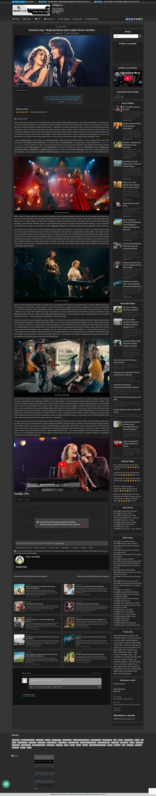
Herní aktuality (128, 740)
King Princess (103, 551)
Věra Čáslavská (126, 590)
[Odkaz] (54, 687)
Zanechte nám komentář (72, 33)
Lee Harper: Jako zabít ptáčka (130, 594)
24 (36, 781)
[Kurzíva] (34, 687)
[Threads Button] (132, 19)
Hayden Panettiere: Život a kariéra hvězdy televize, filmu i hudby (132, 265)
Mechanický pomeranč (128, 522)
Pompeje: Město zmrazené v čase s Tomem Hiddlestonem (91, 619)
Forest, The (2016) (127, 559)
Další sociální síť (133, 666)
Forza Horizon (125, 601)
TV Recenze (117, 745)
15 (53, 773)
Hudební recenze (22, 743)
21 (50, 777)
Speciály (78, 745)
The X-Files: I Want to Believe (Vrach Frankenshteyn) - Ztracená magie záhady (42, 637)
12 (43, 773)
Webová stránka (22, 567)
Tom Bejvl (48, 33)
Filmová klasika (56, 740)
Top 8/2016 (123, 596)
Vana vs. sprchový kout (128, 614)
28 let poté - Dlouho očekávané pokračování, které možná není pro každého (125, 489)
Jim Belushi (84, 551)
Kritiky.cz (57, 5)
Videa (123, 745)
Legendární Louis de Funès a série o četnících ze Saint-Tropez (132, 164)
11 (39, 773)
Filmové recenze (62, 27)
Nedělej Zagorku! (129, 635)
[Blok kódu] (51, 687)
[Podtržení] (37, 687)
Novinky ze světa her (104, 743)
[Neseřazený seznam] (45, 687)
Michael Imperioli (20, 553)
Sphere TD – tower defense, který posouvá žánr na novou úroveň (131, 185)
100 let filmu (16, 740)
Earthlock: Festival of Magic (129, 598)
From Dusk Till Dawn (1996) (129, 603)
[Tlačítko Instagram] (134, 19)
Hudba (14, 743)
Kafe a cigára (125, 526)
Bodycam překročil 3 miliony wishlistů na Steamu (130, 443)
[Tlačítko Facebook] (129, 19)
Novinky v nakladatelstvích (88, 743)
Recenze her (139, 743)
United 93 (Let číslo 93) (129, 511)
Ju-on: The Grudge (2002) (132, 669)
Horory (137, 740)
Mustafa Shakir (32, 553)
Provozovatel (77, 19)
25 (39, 781)
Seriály (28, 19)
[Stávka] (40, 687)
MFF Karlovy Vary (73, 743)
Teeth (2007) (124, 620)
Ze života (22, 748)
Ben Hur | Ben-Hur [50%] (129, 543)
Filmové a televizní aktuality (81, 740)
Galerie (120, 740)
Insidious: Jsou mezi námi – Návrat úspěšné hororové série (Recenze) (132, 284)
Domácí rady (39, 740)
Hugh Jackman (59, 551)
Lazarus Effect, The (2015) (129, 592)
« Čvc (36, 788)
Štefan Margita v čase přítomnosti (34, 603)
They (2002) (124, 618)
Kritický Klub (41, 743)
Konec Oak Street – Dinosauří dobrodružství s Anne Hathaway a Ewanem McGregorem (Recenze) (132, 224)
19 (43, 777)
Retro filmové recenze (38, 745)
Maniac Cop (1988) (126, 609)
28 (50, 781)
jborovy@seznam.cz (128, 719)
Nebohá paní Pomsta (127, 524)
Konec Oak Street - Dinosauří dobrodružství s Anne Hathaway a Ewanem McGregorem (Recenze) (42, 655)
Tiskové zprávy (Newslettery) (97, 745)
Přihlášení (97, 673)
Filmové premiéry (96, 740)
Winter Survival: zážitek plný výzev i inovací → (94, 576)
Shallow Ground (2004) (128, 623)
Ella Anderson (28, 551)
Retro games (50, 745)
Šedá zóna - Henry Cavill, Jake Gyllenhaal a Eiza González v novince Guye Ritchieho (40, 587)
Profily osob (115, 743)
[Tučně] (31, 687)
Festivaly (47, 740)
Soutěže (72, 745)
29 (53, 781)
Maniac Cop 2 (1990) (127, 612)
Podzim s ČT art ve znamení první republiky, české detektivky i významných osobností (127, 640)
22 (53, 777)
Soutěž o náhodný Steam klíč (129, 625)
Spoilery (85, 745)
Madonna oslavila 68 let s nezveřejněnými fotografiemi (132, 126)
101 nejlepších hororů (27, 740)
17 (36, 777)
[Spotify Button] (139, 19)
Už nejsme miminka (128, 541)
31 (36, 785)
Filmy (17, 19)
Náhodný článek (92, 19)
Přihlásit (116, 684)
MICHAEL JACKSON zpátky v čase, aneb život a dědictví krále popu (127, 664)
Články (29, 748)
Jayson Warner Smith (72, 551)
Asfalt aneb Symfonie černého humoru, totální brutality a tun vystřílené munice (128, 585)
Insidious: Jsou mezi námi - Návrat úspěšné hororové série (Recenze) (91, 637)
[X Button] (127, 19)
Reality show (124, 743)
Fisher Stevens (49, 551)
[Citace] (48, 687)
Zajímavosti (130, 745)
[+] (60, 687)
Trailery (110, 745)
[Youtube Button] (137, 19)
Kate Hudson (93, 551)
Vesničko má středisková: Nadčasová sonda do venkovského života (132, 246)
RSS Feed (117, 691)
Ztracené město (127, 513)
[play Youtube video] (61, 464)
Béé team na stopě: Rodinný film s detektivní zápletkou (90, 586)
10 (36, 773)
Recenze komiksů (26, 745)
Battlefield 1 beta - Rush (127, 616)
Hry (38, 19)
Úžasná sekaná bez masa (129, 581)
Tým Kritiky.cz (65, 19)
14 (50, 773)
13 (46, 773)
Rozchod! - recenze (127, 520)
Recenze (132, 743)
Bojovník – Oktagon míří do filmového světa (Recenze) (132, 145)
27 (46, 781)
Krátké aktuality (51, 743)
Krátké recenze (62, 743)
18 (39, 777)
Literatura (50, 19)
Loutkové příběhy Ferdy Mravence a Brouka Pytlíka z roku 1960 (132, 343)
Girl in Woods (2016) (128, 570)
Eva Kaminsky (38, 551)
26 (43, 781)
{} (57, 687)
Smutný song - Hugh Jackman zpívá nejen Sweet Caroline (62, 30)
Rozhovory (59, 745)
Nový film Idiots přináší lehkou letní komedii (87, 603)
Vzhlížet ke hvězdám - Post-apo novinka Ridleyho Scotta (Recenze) (40, 620)
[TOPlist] (15, 756)
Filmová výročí (67, 740)
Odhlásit (122, 684)
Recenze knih (15, 745)
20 (47, 777)
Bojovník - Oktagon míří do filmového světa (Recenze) (90, 654)
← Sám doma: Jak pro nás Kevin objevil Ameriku (30, 576)
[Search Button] (142, 19)
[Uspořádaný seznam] (42, 687)
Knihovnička (32, 743)
